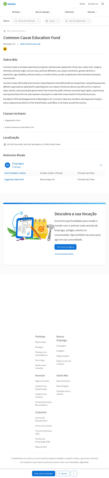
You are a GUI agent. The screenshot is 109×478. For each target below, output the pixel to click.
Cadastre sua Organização (41, 388)
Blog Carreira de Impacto (63, 362)
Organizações (62, 355)
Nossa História (63, 381)
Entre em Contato (43, 425)
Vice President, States (15, 173)
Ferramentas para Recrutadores (43, 404)
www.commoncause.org (30, 44)
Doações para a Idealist (63, 393)
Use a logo (40, 360)
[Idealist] (9, 4)
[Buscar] (102, 3)
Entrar (82, 4)
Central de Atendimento (41, 419)
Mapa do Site (41, 446)
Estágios (60, 350)
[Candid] (5, 49)
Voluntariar (69, 12)
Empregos (61, 345)
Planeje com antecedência (41, 354)
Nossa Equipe (62, 386)
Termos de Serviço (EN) (43, 432)
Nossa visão (40, 342)
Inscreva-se (93, 4)
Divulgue (39, 347)
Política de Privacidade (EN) (42, 440)
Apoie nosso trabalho (40, 367)
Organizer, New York (14, 179)
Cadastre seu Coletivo (41, 396)
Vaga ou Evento (42, 381)
